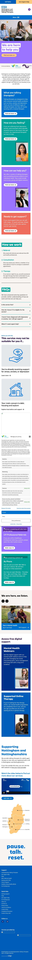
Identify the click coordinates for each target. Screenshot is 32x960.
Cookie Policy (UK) (6, 913)
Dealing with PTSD (6, 880)
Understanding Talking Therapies (9, 872)
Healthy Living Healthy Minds (8, 884)
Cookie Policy (13, 523)
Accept (4, 512)
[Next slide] (6, 601)
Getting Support (5, 894)
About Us (3, 901)
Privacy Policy (19, 523)
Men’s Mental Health (6, 878)
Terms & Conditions (6, 907)
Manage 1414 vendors (6, 508)
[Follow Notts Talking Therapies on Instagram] (7, 921)
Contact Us (4, 903)
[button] (30, 436)
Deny (3, 516)
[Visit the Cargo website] (10, 956)
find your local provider (18, 767)
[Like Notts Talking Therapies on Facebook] (2, 921)
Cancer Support (5, 882)
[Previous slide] (3, 601)
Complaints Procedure (6, 911)
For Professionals (5, 886)
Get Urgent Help (5, 874)
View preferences (16, 520)
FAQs (2, 876)
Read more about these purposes (24, 508)
